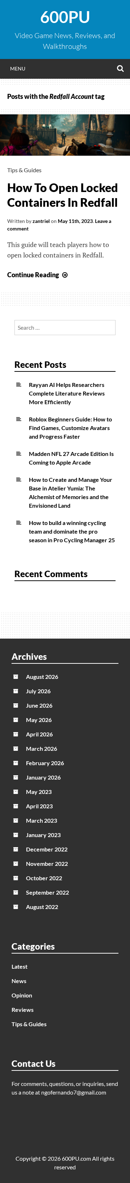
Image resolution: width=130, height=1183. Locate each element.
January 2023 (43, 834)
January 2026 (43, 777)
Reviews (23, 1009)
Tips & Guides (24, 169)
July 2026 (38, 691)
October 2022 (44, 877)
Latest (19, 966)
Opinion (22, 995)
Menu (17, 68)
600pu (65, 17)
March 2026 (41, 748)
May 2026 (39, 719)
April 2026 (39, 734)
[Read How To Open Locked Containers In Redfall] (65, 153)
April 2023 (39, 806)
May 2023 (39, 791)
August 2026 (42, 676)
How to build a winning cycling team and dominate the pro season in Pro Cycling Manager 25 (72, 531)
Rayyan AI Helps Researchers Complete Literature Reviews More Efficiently (67, 393)
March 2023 (41, 820)
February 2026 (45, 762)
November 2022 (47, 863)
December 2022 (47, 849)
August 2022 (42, 906)
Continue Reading (38, 275)
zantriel (41, 221)
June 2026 (39, 705)
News (19, 980)
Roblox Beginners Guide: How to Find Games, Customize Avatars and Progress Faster (70, 428)
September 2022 (47, 892)
